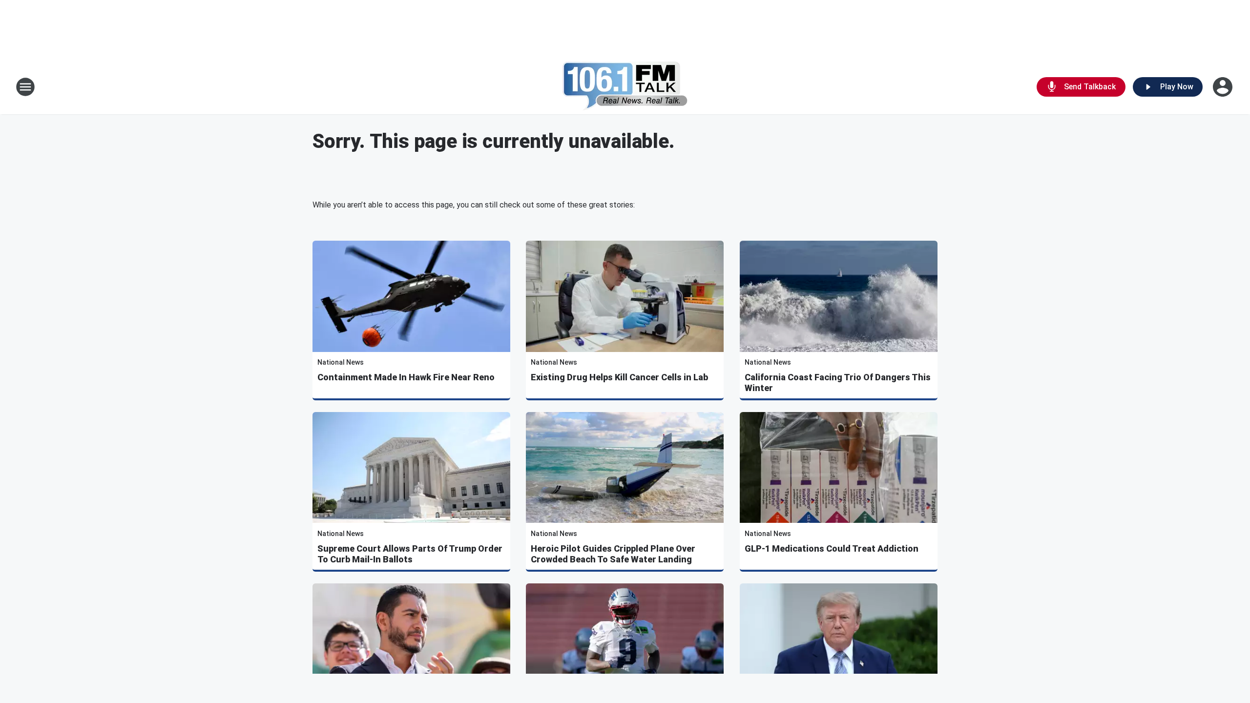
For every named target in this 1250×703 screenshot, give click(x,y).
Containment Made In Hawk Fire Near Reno (406, 377)
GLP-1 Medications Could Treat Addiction (831, 548)
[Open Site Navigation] (25, 87)
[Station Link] (625, 87)
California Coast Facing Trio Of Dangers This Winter (838, 382)
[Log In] (1223, 87)
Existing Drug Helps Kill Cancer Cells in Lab (619, 377)
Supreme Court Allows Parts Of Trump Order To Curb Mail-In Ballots (409, 553)
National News (340, 362)
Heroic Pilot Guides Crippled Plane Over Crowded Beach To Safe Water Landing (613, 553)
